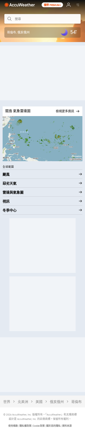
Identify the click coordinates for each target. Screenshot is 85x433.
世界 (6, 402)
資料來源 (67, 425)
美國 (39, 402)
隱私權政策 (25, 425)
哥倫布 (76, 402)
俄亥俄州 (57, 402)
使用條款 (13, 425)
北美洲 (23, 402)
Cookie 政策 (39, 425)
